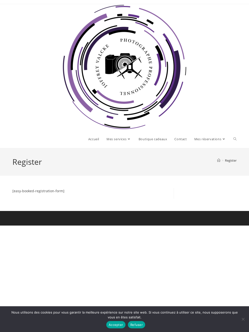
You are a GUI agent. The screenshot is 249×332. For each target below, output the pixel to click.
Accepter (116, 325)
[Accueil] (218, 160)
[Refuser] (242, 319)
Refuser (136, 325)
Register (231, 160)
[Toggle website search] (235, 139)
